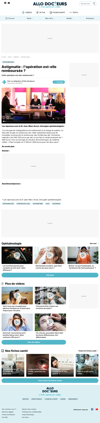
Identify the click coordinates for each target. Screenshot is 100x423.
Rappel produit (37, 399)
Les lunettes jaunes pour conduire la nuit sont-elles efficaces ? (14, 268)
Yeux (47, 203)
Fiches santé (59, 12)
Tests (75, 12)
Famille (69, 18)
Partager (60, 82)
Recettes (26, 399)
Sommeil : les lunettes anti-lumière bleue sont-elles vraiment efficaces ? (14, 335)
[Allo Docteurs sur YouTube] (9, 3)
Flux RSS (5, 417)
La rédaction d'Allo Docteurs (23, 81)
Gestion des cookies (29, 409)
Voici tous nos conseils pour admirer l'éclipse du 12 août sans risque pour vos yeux (16, 308)
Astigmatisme (38, 203)
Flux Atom (25, 417)
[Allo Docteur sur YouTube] (97, 409)
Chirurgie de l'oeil (23, 203)
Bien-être (49, 18)
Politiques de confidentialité (31, 412)
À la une (11, 18)
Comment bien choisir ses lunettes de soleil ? (47, 307)
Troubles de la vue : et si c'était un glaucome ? (12, 371)
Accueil (4, 57)
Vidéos (28, 12)
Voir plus (50, 275)
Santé (29, 18)
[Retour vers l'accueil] (50, 5)
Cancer (62, 399)
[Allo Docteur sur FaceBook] (5, 3)
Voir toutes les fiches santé (50, 380)
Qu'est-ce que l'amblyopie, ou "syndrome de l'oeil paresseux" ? (82, 267)
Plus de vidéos (15, 283)
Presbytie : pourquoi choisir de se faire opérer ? (61, 371)
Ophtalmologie (25, 57)
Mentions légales (8, 412)
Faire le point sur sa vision (85, 372)
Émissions (90, 18)
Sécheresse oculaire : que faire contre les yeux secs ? (49, 267)
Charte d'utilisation (8, 415)
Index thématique (28, 415)
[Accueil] (50, 391)
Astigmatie (56, 203)
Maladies (16, 57)
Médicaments (73, 399)
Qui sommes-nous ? (9, 409)
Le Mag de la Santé (51, 399)
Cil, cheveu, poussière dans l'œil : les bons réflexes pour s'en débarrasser (50, 335)
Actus (42, 12)
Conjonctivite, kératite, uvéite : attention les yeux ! (37, 371)
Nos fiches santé (16, 350)
